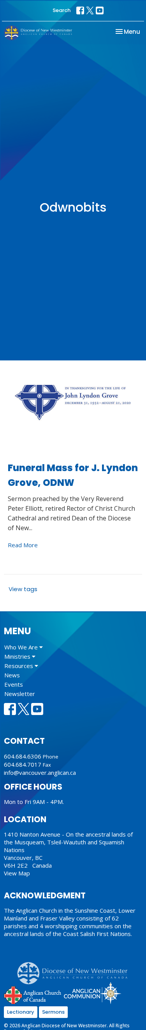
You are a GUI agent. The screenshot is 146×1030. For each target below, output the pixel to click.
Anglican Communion (92, 993)
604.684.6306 (22, 756)
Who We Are (21, 647)
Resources (19, 666)
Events (13, 684)
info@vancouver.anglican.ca (40, 772)
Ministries (18, 656)
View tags (23, 589)
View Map (17, 873)
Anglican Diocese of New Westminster (75, 969)
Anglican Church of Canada (33, 994)
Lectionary (20, 1012)
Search (61, 10)
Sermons (53, 1012)
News (12, 675)
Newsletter (19, 694)
